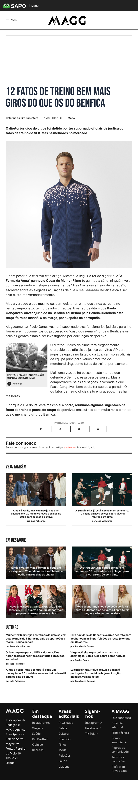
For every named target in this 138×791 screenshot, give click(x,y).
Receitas (37, 750)
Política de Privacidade (119, 769)
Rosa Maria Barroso (20, 646)
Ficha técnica (120, 733)
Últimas (12, 627)
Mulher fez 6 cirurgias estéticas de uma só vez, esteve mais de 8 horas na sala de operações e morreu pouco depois (36, 638)
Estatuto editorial (117, 725)
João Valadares (104, 521)
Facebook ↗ (93, 728)
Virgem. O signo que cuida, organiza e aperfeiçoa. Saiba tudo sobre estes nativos (97, 654)
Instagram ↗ (93, 723)
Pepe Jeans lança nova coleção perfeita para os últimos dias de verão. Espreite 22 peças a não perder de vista (102, 610)
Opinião (37, 745)
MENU (34, 5)
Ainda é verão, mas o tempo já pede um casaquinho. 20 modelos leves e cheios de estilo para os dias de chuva (36, 513)
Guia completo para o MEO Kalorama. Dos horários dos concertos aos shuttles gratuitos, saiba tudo (35, 656)
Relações (65, 756)
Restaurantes (41, 723)
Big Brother (40, 739)
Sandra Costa (82, 660)
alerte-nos (70, 447)
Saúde (36, 734)
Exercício (65, 739)
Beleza (63, 728)
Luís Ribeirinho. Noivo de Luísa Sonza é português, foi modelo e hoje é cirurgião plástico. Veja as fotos (95, 673)
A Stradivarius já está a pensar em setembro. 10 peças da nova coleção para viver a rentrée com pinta (102, 513)
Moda (71, 117)
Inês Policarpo (38, 521)
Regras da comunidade (120, 750)
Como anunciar (119, 740)
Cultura (64, 734)
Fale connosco (121, 718)
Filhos (62, 745)
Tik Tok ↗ (91, 734)
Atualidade (66, 723)
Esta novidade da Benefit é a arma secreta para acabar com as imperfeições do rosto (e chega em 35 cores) (100, 638)
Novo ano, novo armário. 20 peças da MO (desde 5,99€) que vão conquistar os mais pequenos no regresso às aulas (36, 610)
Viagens (37, 728)
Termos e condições (118, 759)
